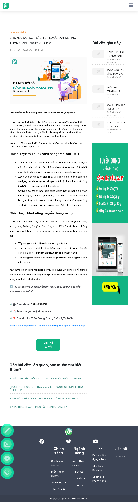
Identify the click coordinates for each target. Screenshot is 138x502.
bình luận (39, 50)
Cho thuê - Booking (98, 467)
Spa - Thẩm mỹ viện (78, 462)
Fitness (79, 471)
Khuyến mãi (58, 489)
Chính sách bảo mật (57, 462)
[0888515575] (7, 472)
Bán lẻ (79, 485)
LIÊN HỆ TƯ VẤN (48, 345)
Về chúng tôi (59, 482)
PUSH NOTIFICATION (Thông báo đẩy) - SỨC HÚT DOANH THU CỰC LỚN (47, 388)
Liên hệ (120, 456)
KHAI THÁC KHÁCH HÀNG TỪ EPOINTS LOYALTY (39, 406)
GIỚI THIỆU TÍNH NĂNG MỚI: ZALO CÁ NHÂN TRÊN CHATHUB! (47, 378)
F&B (100, 448)
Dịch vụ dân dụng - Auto (99, 457)
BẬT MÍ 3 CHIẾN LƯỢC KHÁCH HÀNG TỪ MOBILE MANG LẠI (45, 398)
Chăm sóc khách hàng (99, 478)
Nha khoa (79, 478)
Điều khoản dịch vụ (58, 473)
